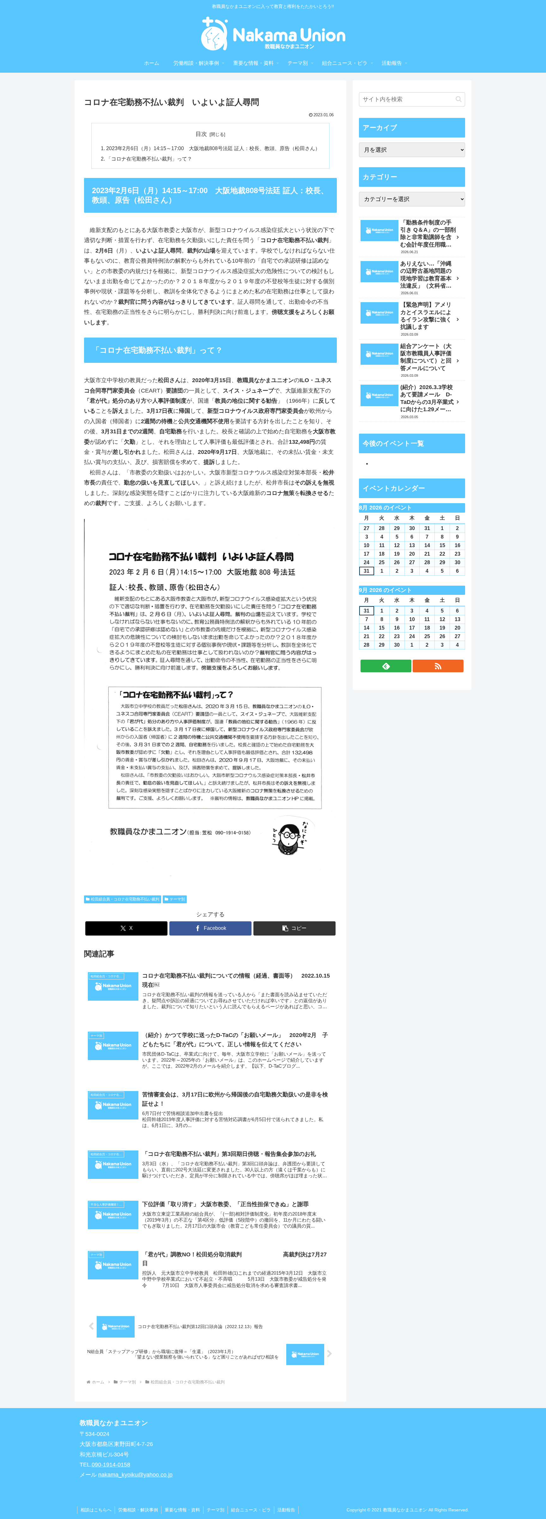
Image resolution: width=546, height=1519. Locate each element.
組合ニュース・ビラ (251, 1509)
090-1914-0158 (111, 1464)
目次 (201, 134)
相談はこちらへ (96, 1509)
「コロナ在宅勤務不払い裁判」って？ (149, 159)
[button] (294, 928)
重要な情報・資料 (182, 1509)
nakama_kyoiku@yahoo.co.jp (135, 1475)
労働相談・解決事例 (138, 1509)
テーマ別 (177, 899)
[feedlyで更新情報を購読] (386, 666)
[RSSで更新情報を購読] (438, 666)
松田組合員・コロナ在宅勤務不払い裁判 (125, 899)
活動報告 (286, 1509)
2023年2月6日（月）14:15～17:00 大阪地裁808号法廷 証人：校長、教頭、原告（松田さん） (213, 148)
